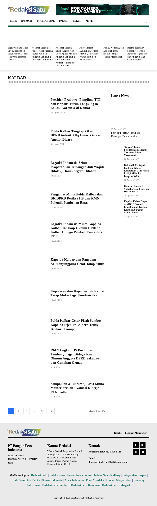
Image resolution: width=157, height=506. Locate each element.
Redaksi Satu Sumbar (56, 485)
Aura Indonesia (74, 480)
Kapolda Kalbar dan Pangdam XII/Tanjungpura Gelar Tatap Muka (78, 262)
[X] (136, 452)
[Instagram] (143, 445)
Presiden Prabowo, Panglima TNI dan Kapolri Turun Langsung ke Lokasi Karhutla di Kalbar (76, 104)
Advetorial (14, 88)
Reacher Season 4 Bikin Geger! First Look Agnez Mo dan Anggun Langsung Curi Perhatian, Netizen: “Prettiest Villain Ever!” (66, 56)
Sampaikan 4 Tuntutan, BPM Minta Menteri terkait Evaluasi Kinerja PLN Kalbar (77, 388)
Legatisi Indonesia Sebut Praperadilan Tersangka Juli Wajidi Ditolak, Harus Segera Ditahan (77, 167)
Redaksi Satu (39, 475)
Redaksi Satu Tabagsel (116, 485)
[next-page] (51, 411)
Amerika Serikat (31, 88)
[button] (144, 21)
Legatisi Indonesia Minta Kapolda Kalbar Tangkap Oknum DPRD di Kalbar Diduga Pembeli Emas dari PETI (76, 230)
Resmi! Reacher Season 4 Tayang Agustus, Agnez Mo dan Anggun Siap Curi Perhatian (137, 53)
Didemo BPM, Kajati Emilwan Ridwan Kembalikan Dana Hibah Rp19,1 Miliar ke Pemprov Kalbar (136, 171)
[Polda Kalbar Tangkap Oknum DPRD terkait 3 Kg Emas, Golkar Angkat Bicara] (27, 137)
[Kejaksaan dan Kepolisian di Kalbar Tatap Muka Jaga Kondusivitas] (27, 295)
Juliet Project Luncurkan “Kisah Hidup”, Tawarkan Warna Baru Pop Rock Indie (88, 53)
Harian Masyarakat (118, 480)
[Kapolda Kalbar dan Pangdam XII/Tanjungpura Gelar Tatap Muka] (27, 263)
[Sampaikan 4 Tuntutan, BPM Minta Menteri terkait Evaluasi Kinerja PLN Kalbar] (27, 390)
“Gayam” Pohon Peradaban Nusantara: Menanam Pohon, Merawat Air (135, 151)
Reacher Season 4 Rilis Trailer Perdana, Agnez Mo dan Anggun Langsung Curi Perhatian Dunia (42, 53)
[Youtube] (143, 452)
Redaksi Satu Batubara (85, 485)
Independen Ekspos (134, 475)
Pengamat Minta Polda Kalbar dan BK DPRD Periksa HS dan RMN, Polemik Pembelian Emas (77, 198)
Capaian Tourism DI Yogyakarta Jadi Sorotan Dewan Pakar (136, 189)
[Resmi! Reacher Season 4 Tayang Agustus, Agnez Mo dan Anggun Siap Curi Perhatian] (138, 37)
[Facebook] (136, 445)
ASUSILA (56, 88)
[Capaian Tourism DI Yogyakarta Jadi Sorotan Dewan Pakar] (116, 189)
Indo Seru (18, 480)
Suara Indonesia (52, 480)
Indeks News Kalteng (107, 475)
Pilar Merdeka (95, 480)
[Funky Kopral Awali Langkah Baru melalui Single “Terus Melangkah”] (114, 37)
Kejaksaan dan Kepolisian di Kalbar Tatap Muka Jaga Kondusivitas (78, 293)
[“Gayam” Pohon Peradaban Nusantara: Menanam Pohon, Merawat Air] (116, 150)
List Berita (33, 480)
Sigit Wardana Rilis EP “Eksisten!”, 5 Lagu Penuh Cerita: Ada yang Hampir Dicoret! (18, 53)
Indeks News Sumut (79, 475)
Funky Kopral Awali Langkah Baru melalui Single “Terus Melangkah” (113, 52)
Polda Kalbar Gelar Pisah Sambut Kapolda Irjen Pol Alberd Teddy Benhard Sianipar (76, 325)
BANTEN (70, 88)
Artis (45, 88)
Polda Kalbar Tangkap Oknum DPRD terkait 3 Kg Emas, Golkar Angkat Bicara (76, 135)
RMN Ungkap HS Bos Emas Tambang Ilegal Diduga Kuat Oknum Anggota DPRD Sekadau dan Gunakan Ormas (75, 356)
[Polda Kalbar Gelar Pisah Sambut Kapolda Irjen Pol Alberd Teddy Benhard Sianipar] (27, 327)
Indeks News (57, 475)
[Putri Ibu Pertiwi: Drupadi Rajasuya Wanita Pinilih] (130, 112)
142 (43, 411)
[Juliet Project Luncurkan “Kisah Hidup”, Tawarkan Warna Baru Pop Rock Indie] (90, 37)
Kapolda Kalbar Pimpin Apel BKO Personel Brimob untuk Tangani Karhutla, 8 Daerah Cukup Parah (136, 207)
